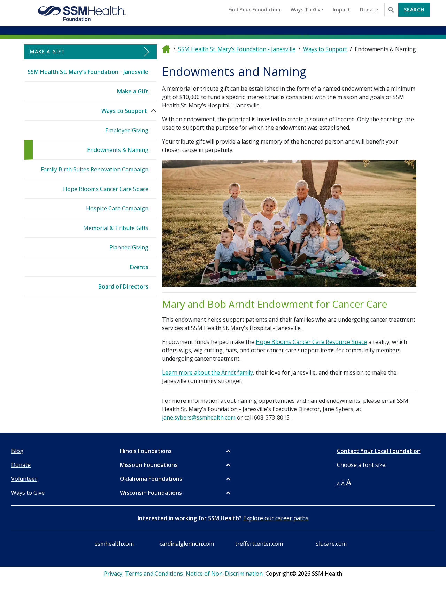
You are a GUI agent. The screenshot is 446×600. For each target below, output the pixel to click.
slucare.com (331, 543)
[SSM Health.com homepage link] (82, 13)
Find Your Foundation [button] (254, 9)
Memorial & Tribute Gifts (115, 228)
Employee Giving (126, 130)
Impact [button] (341, 9)
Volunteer (24, 479)
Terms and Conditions (154, 573)
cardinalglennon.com (187, 543)
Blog (17, 451)
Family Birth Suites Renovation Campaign (94, 169)
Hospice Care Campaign (117, 208)
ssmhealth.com (114, 543)
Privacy (113, 573)
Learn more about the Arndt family (207, 372)
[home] (166, 48)
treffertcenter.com (259, 543)
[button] (175, 451)
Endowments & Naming (117, 150)
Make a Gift (132, 91)
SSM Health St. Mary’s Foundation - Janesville (88, 72)
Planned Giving (128, 247)
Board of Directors (123, 286)
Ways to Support (124, 111)
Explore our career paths (275, 518)
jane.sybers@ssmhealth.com (199, 417)
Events (139, 267)
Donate (21, 465)
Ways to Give (28, 493)
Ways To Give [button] (307, 9)
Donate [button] (369, 9)
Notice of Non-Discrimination (224, 573)
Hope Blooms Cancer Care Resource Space (311, 342)
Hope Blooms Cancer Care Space (105, 189)
